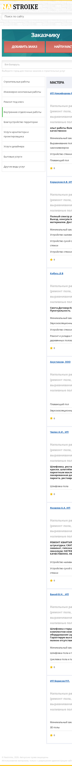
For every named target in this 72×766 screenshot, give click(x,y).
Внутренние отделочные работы (22, 112)
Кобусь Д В (56, 273)
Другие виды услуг (14, 166)
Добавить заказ (24, 46)
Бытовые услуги (13, 156)
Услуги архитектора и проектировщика (16, 134)
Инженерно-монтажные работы (22, 91)
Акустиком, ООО (60, 361)
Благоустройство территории (21, 122)
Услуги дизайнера (14, 146)
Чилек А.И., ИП (59, 432)
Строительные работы (17, 81)
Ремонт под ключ (14, 101)
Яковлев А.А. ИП (60, 507)
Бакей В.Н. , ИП (59, 594)
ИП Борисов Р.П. (60, 681)
